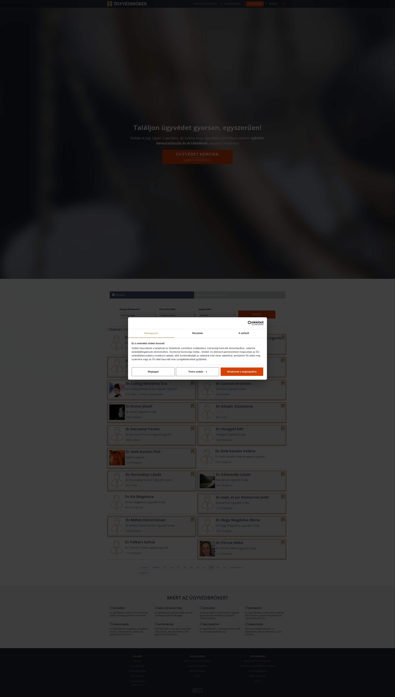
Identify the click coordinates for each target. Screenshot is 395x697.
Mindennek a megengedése (242, 371)
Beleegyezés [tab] (151, 333)
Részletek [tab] (197, 333)
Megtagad (153, 371)
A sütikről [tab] (244, 333)
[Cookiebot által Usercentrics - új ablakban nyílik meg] (250, 323)
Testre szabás (195, 371)
